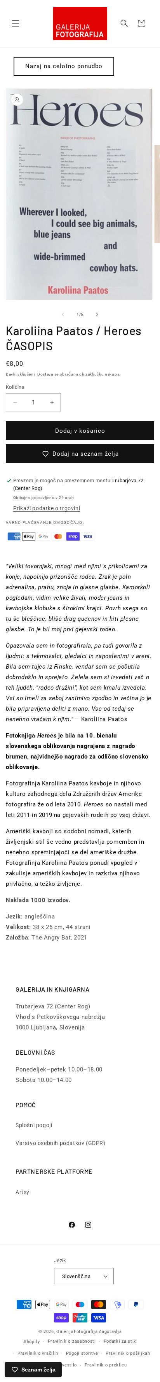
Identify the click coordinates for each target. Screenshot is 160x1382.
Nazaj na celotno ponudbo (64, 66)
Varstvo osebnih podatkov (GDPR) (61, 1143)
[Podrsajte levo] (62, 314)
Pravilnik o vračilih (37, 1353)
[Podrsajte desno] (97, 314)
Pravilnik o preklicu (106, 1365)
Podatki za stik (120, 1341)
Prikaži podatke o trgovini (46, 508)
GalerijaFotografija (76, 1331)
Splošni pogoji (34, 1125)
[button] (15, 23)
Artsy (23, 1192)
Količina (15, 387)
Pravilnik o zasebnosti (72, 1341)
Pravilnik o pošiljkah (128, 1353)
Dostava (45, 374)
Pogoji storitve (82, 1353)
